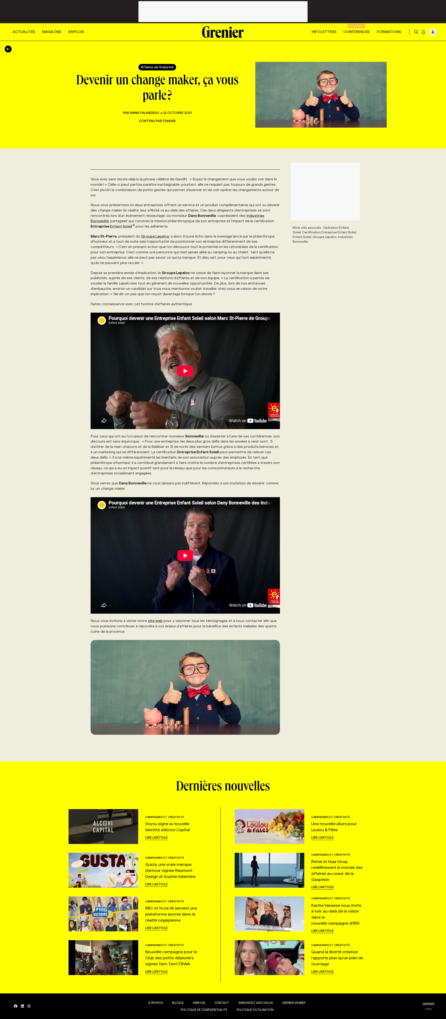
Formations (389, 32)
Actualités (24, 32)
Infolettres (324, 32)
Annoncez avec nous (256, 1002)
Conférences (356, 32)
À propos (155, 1002)
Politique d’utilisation (254, 1009)
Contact (221, 1002)
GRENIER (428, 1004)
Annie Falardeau (144, 113)
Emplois (76, 32)
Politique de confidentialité (204, 1009)
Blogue (178, 1002)
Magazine (51, 32)
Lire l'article (156, 837)
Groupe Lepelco (155, 236)
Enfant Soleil (121, 226)
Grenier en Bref (294, 1002)
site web (155, 621)
